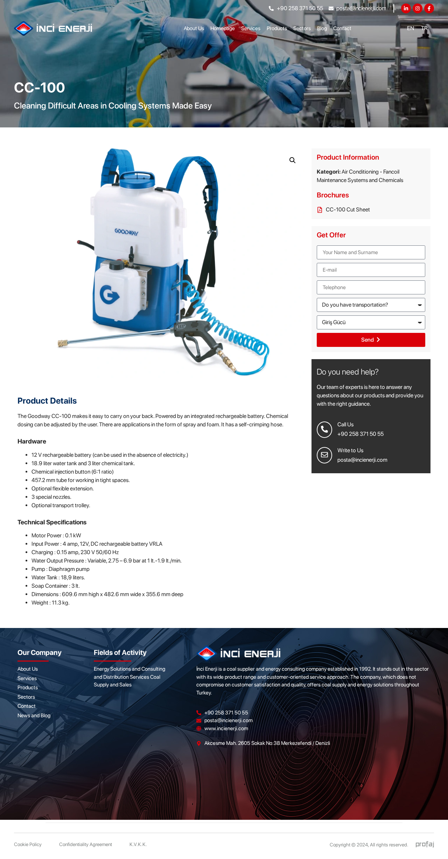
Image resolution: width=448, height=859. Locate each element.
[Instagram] (417, 8)
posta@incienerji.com (362, 459)
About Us (194, 28)
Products (277, 28)
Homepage (222, 28)
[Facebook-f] (429, 8)
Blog (322, 28)
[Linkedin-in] (406, 8)
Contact (342, 28)
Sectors (302, 28)
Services (250, 28)
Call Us (345, 424)
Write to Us (350, 450)
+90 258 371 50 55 (360, 434)
